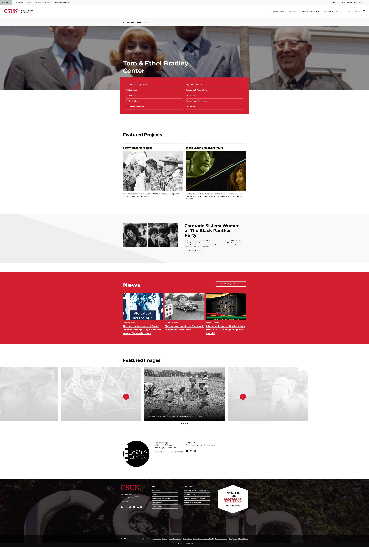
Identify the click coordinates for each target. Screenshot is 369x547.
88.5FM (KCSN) (189, 495)
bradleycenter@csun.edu (202, 445)
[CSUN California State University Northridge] (12, 13)
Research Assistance (308, 11)
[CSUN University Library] (27, 13)
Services (292, 11)
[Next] (243, 397)
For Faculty (29, 2)
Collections (326, 11)
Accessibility (156, 491)
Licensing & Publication (196, 90)
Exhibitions (191, 106)
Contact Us (125, 501)
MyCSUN (5, 2)
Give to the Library (233, 506)
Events (333, 2)
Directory (155, 495)
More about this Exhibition (194, 250)
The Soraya (188, 487)
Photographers (132, 90)
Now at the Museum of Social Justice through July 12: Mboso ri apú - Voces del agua (142, 329)
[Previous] (126, 397)
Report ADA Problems (192, 503)
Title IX (164, 539)
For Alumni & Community (43, 2)
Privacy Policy (187, 539)
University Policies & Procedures (196, 491)
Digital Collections (194, 84)
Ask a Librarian (351, 11)
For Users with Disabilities (62, 2)
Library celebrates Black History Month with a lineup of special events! (225, 329)
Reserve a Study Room (347, 2)
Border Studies (132, 101)
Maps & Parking (158, 506)
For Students (19, 2)
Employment (157, 503)
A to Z (154, 487)
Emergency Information (161, 498)
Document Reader (221, 539)
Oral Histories (192, 95)
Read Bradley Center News (231, 284)
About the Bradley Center (136, 84)
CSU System (233, 539)
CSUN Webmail (243, 539)
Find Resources (277, 11)
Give (360, 2)
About (338, 11)
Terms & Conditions (175, 539)
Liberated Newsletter (135, 106)
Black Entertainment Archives (204, 147)
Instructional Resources (196, 101)
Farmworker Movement (137, 147)
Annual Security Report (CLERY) (203, 539)
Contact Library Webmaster (194, 498)
